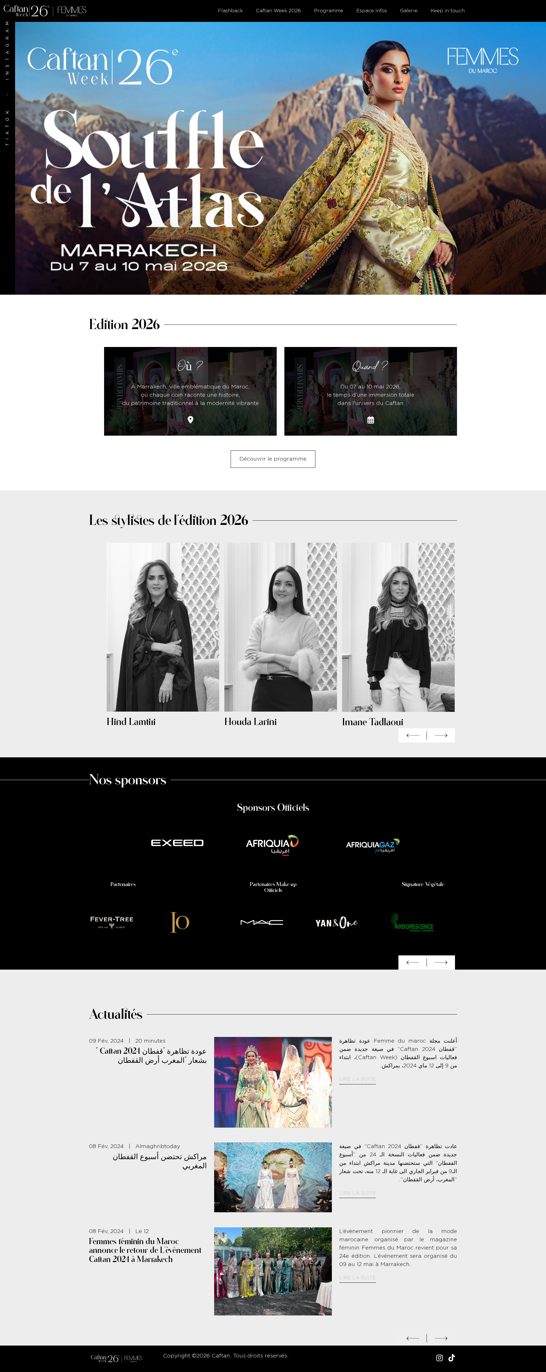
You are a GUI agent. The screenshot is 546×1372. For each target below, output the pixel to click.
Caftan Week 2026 (278, 10)
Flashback (230, 10)
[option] (273, 158)
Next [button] (441, 735)
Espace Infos (371, 10)
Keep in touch (448, 10)
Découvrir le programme (273, 459)
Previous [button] (412, 735)
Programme (328, 10)
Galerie (408, 10)
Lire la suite (357, 1095)
